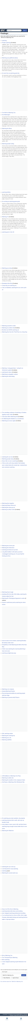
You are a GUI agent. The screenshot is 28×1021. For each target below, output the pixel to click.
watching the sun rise (7, 456)
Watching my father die (8, 777)
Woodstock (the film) (7, 283)
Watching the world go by (8, 735)
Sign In (24, 30)
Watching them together (8, 503)
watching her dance (7, 372)
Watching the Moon (7, 128)
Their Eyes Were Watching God (10, 416)
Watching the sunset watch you (10, 873)
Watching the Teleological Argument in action (13, 598)
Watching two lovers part (8, 545)
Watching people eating (8, 143)
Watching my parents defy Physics (10, 697)
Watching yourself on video (9, 325)
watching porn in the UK (8, 232)
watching (4, 40)
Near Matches (7, 977)
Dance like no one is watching (9, 461)
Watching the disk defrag (8, 376)
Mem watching (5, 959)
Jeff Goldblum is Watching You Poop (11, 775)
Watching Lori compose (8, 689)
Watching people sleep (8, 459)
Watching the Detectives (8, 547)
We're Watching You (7, 955)
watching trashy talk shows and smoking (12, 911)
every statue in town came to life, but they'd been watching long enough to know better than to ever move (14, 826)
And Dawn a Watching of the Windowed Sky (13, 782)
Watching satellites (7, 739)
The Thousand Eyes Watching (9, 957)
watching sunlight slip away (9, 653)
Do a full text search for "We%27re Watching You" (12, 981)
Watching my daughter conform (10, 374)
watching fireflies (6, 192)
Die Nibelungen (6, 114)
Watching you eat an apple (9, 420)
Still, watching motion (7, 733)
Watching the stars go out (8, 507)
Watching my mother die (8, 327)
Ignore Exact (16, 977)
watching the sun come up (8, 866)
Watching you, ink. (6, 737)
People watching (6, 42)
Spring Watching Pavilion (8, 691)
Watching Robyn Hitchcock (9, 505)
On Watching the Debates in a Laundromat (13, 418)
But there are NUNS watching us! (10, 329)
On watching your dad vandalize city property (13, 818)
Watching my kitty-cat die (8, 509)
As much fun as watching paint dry (10, 73)
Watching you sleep (7, 268)
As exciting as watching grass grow (11, 201)
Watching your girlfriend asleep (10, 57)
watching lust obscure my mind (10, 549)
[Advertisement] (14, 14)
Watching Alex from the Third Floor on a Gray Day (14, 332)
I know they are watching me (9, 285)
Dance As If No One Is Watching (10, 909)
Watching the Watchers (8, 830)
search (23, 975)
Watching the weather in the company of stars (13, 780)
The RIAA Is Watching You (8, 112)
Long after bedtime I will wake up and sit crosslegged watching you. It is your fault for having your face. (13, 554)
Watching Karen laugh (7, 592)
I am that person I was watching (10, 868)
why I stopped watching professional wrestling (13, 913)
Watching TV (5, 216)
